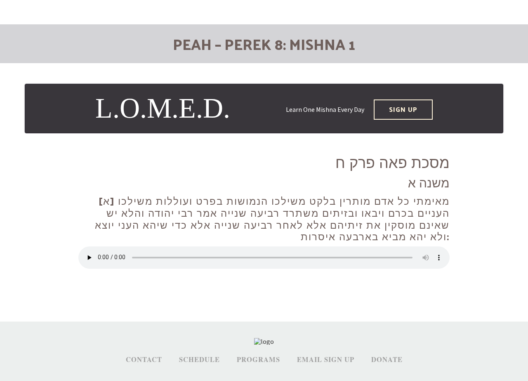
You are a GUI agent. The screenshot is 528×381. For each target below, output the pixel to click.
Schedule (199, 359)
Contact (144, 359)
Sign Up (403, 109)
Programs (258, 359)
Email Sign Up (325, 359)
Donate (387, 359)
